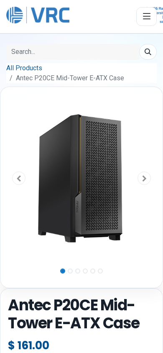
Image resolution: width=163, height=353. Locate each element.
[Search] (148, 52)
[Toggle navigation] (146, 16)
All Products (24, 68)
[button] (19, 178)
